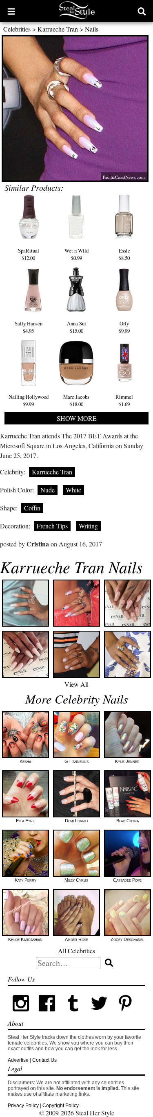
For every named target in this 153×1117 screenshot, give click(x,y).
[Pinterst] (125, 1015)
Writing (88, 525)
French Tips (52, 525)
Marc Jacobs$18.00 (76, 400)
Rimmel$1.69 (124, 400)
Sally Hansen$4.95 (28, 327)
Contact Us (44, 1060)
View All (76, 684)
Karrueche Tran (58, 29)
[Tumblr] (73, 1015)
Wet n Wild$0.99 (76, 254)
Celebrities (17, 29)
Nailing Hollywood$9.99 (29, 400)
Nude (47, 489)
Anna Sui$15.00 (76, 327)
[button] (11, 11)
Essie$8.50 (124, 254)
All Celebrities (76, 950)
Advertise (18, 1060)
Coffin (32, 507)
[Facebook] (47, 1015)
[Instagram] (21, 1015)
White (73, 489)
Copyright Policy (60, 1105)
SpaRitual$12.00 (28, 254)
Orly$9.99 (124, 327)
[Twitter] (99, 1015)
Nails (91, 29)
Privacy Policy (23, 1105)
